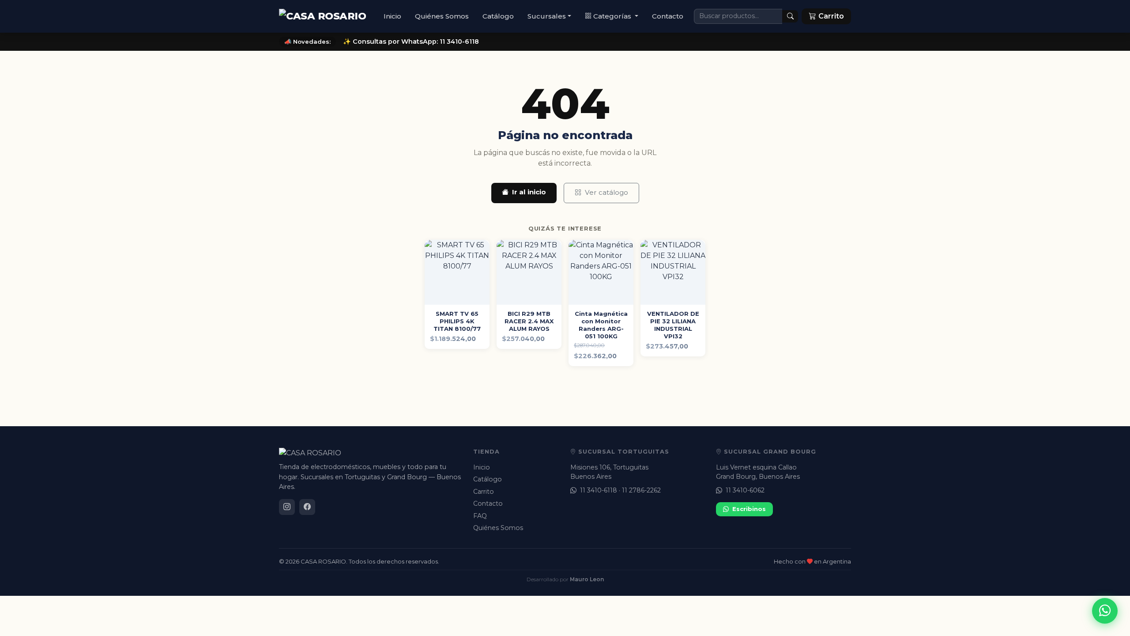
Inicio (392, 16)
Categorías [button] (613, 16)
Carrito (483, 492)
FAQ (480, 516)
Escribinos (749, 508)
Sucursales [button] (546, 16)
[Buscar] (790, 16)
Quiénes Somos (442, 16)
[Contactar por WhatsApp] (1105, 611)
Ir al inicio (529, 192)
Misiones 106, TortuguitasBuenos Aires (609, 472)
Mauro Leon (587, 579)
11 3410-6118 (598, 490)
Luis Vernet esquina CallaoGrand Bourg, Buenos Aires (758, 472)
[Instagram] (287, 507)
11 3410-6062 (745, 490)
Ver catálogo (606, 192)
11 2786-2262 (641, 490)
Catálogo (498, 16)
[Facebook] (307, 507)
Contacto (667, 16)
